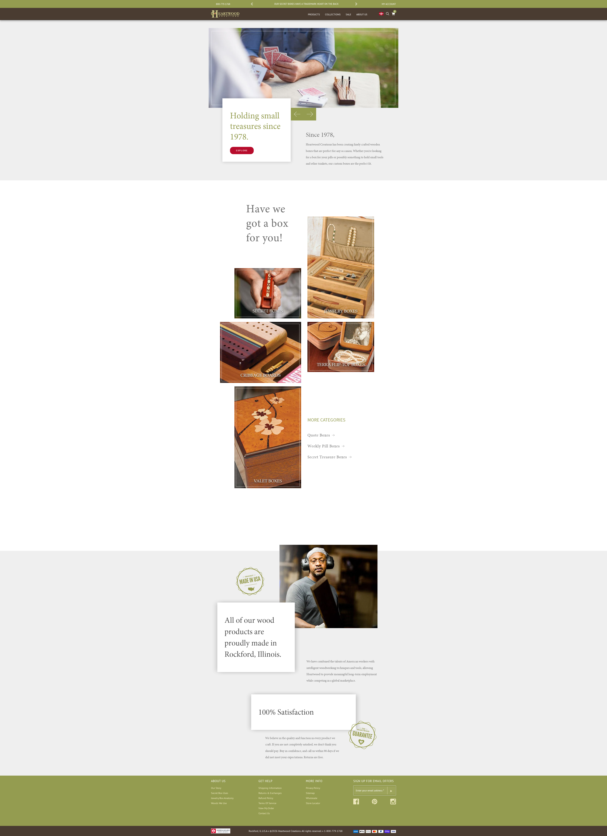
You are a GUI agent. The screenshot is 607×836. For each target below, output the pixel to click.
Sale (348, 14)
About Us (361, 14)
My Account (389, 4)
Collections (333, 14)
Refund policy (265, 798)
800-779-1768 (223, 4)
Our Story (216, 788)
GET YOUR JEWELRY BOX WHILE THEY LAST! (306, 4)
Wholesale (311, 798)
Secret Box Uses (219, 793)
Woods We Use (219, 803)
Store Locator (313, 803)
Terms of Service (267, 803)
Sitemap (310, 793)
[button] (251, 4)
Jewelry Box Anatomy (222, 798)
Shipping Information (270, 788)
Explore (242, 150)
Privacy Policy (313, 788)
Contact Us (264, 813)
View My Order (266, 808)
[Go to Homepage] (225, 13)
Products (314, 14)
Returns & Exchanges (270, 793)
